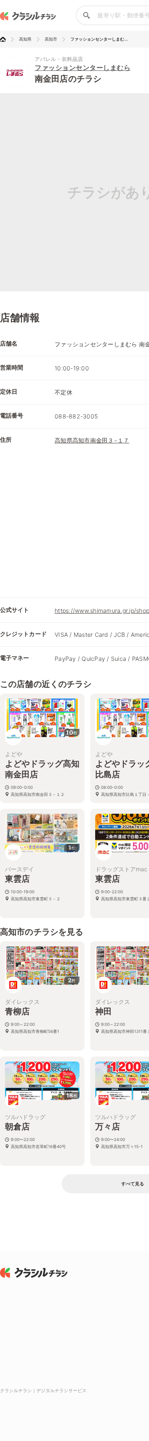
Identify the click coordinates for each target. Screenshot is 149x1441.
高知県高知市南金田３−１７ (92, 440)
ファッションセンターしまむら (82, 67)
